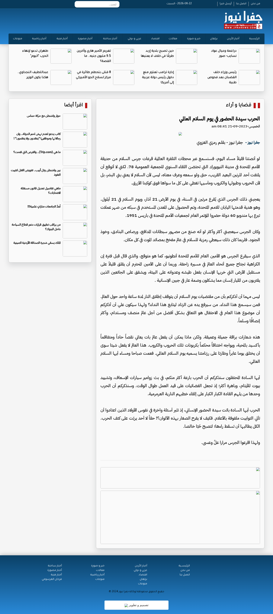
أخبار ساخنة (110, 38)
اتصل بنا (241, 3)
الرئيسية (254, 38)
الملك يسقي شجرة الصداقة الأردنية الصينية (37, 243)
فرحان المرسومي (52, 579)
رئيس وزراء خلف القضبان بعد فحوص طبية (222, 78)
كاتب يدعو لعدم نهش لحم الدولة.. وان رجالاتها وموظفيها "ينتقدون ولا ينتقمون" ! (37, 136)
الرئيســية (184, 565)
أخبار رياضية (39, 38)
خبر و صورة (193, 38)
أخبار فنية (62, 38)
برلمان (214, 38)
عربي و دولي (134, 38)
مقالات (173, 38)
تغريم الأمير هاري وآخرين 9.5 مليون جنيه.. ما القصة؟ (94, 56)
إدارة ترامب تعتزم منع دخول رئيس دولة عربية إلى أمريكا (158, 78)
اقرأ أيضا (73, 105)
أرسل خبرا (226, 3)
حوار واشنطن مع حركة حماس (44, 116)
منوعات (17, 38)
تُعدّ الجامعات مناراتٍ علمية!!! (44, 206)
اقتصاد (155, 38)
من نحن (255, 3)
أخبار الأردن (233, 38)
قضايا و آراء (238, 105)
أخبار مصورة (85, 38)
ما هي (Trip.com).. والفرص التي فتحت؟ (37, 152)
